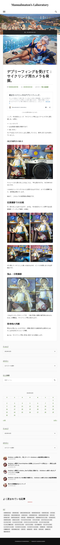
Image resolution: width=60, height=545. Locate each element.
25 (22, 412)
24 (14, 412)
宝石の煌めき (15, 529)
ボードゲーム (48, 524)
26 (30, 412)
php (23, 517)
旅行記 (29, 529)
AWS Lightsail (25, 512)
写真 (42, 87)
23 (7, 412)
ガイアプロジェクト (46, 519)
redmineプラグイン (41, 517)
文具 (23, 529)
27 (37, 412)
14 (45, 406)
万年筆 (42, 526)
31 (14, 415)
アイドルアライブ (26, 519)
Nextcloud (15, 517)
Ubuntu (7, 519)
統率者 (47, 529)
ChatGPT (45, 512)
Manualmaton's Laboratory (30, 5)
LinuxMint (33, 515)
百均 (41, 529)
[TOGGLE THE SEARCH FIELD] (56, 12)
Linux (24, 515)
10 (14, 406)
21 (45, 409)
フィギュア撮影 (8, 524)
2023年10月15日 (28, 87)
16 (7, 409)
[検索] (54, 380)
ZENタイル (16, 519)
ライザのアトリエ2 (21, 526)
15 (53, 406)
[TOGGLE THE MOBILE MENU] (4, 12)
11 (22, 406)
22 (53, 409)
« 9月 (4, 420)
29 (53, 412)
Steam (52, 517)
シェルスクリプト (17, 522)
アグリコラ (36, 519)
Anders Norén (41, 541)
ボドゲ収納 (38, 524)
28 (45, 412)
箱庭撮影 (46, 87)
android (7, 512)
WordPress (25, 541)
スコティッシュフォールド (30, 522)
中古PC (49, 526)
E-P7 (53, 512)
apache (15, 512)
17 (14, 409)
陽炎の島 (7, 531)
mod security (43, 515)
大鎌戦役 (7, 529)
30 (7, 415)
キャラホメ (7, 522)
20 (37, 409)
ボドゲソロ (29, 524)
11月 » (55, 420)
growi (7, 515)
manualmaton (13, 87)
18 (22, 409)
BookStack (36, 512)
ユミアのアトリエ (9, 526)
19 (30, 409)
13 (37, 406)
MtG (52, 515)
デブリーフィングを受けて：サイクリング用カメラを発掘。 (30, 76)
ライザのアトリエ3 (33, 526)
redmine (30, 517)
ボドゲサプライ (19, 524)
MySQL (6, 517)
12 (30, 406)
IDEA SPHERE (16, 515)
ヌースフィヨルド (44, 522)
